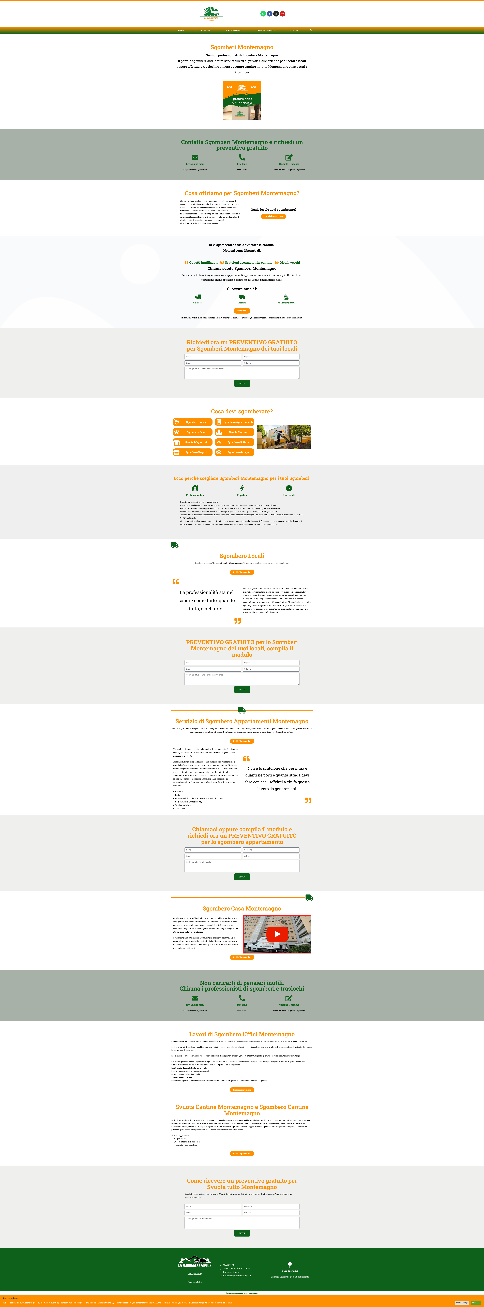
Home (181, 30)
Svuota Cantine (238, 432)
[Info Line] (242, 157)
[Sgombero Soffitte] (218, 442)
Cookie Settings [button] (462, 1302)
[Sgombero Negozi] (176, 452)
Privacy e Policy (195, 1273)
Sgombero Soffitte (238, 442)
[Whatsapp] (263, 14)
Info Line (242, 163)
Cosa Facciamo (264, 30)
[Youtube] (282, 14)
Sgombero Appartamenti (238, 422)
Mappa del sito (195, 1282)
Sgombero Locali (196, 422)
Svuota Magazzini (196, 442)
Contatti (295, 30)
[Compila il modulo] (289, 157)
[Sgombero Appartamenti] (218, 421)
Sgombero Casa (196, 432)
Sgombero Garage (238, 452)
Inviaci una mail (195, 163)
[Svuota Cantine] (218, 432)
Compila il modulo (289, 163)
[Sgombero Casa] (176, 432)
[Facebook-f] (270, 14)
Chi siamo (205, 30)
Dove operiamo (233, 30)
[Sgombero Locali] (176, 421)
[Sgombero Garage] (218, 452)
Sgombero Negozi (196, 452)
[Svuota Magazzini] (176, 442)
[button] (311, 30)
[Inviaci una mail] (195, 157)
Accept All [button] (475, 1302)
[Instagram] (276, 14)
